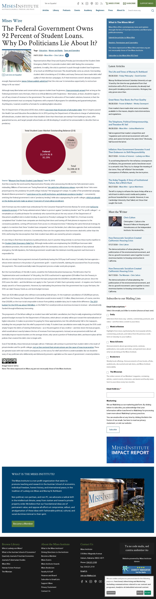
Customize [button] (111, 593)
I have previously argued (75, 91)
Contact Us (45, 591)
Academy (88, 10)
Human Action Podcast (11, 568)
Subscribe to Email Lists (50, 580)
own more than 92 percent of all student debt (63, 110)
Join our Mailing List (88, 576)
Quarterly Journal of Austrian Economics (18, 556)
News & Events (116, 342)
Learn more (111, 414)
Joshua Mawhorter (136, 129)
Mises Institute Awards (50, 564)
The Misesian (124, 275)
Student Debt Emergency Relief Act (19, 243)
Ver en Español (50, 3)
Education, (43, 51)
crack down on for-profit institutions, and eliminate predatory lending (54, 194)
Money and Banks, (56, 51)
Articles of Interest (126, 156)
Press (110, 10)
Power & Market (125, 104)
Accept (147, 593)
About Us (121, 10)
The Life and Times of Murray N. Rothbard (128, 72)
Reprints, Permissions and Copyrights (123, 43)
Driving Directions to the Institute (54, 552)
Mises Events (46, 560)
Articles (46, 10)
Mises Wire (12, 21)
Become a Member (23, 524)
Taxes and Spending (72, 51)
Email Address (114, 389)
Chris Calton (59, 56)
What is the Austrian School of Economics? (19, 552)
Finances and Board (49, 576)
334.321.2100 (91, 563)
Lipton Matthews (136, 187)
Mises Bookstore (47, 568)
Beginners (100, 10)
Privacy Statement (48, 587)
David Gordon (140, 76)
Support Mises (146, 3)
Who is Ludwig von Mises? (12, 548)
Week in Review (117, 327)
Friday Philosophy (126, 76)
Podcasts (66, 10)
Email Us (83, 571)
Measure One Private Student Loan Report (26, 181)
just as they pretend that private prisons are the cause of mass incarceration (63, 347)
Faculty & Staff (47, 572)
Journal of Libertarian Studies (13, 560)
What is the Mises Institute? (52, 548)
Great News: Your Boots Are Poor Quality (127, 100)
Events (77, 10)
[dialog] (129, 586)
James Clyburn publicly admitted (35, 81)
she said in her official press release (61, 187)
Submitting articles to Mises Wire (122, 38)
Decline (140, 593)
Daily (112, 315)
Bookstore (115, 357)
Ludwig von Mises (143, 156)
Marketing (111, 401)
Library (56, 10)
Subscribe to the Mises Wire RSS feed (123, 56)
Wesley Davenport (141, 104)
